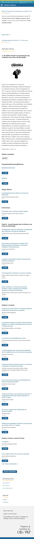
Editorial (4, 178)
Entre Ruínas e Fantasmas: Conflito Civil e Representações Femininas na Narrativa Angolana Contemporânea (15, 245)
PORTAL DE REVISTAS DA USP (9, 2)
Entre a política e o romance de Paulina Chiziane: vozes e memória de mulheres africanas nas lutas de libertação (14, 288)
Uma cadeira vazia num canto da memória (15, 454)
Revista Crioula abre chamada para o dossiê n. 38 (16, 11)
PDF (4, 158)
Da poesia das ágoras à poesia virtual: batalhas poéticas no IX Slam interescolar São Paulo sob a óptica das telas (17, 324)
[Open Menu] (1, 5)
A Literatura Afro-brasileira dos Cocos (14, 338)
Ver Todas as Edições (9, 464)
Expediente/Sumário (8, 168)
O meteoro (5, 442)
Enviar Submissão (10, 471)
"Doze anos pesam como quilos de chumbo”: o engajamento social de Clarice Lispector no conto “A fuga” (17, 395)
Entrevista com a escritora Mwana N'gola (15, 211)
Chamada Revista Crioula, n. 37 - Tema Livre (15, 40)
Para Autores (6, 485)
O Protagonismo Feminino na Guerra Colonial (16, 273)
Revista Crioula (10, 5)
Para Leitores (6, 483)
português (6, 502)
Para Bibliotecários (8, 488)
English (5, 499)
